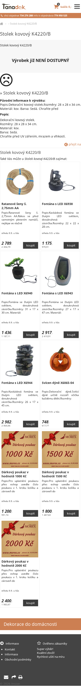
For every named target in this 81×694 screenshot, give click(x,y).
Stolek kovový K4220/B (23, 23)
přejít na (74, 144)
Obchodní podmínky (18, 659)
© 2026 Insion (10, 684)
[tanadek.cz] (1, 23)
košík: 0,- (64, 6)
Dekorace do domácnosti (30, 624)
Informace (11, 654)
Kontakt (10, 649)
